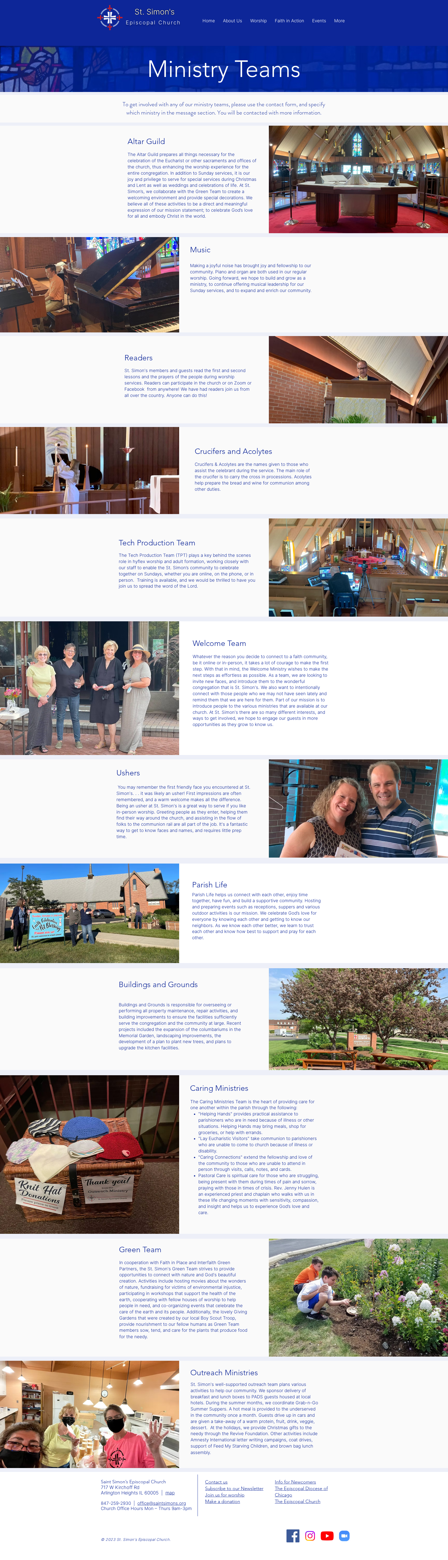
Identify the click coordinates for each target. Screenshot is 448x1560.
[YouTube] (327, 1535)
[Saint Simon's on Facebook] (292, 1535)
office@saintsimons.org (161, 1503)
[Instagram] (310, 1535)
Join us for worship (224, 1495)
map (170, 1492)
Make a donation (222, 1501)
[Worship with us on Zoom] (344, 1535)
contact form (281, 104)
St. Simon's (154, 11)
